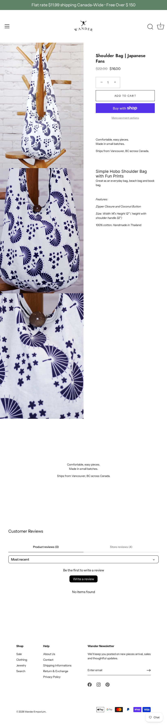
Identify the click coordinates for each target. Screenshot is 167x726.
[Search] (150, 26)
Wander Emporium (35, 711)
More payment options (125, 117)
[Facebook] (90, 684)
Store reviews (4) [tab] (121, 547)
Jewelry (21, 665)
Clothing (21, 660)
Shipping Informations (57, 665)
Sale (19, 654)
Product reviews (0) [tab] (46, 547)
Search (20, 671)
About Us (49, 654)
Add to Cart (125, 95)
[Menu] (7, 26)
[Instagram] (99, 684)
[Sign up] (149, 670)
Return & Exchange (55, 671)
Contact (48, 660)
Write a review (83, 579)
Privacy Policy (51, 677)
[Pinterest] (107, 684)
